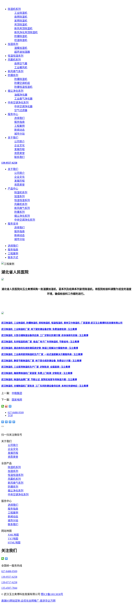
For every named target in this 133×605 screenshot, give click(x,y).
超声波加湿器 (22, 51)
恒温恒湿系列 (15, 55)
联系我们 (19, 157)
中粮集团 (17, 393)
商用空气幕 (20, 63)
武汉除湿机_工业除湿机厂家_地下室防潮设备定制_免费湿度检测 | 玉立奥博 (39, 329)
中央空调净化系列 (18, 102)
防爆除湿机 (20, 36)
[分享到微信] (2, 406)
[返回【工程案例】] (10, 406)
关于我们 (13, 137)
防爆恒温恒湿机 (23, 87)
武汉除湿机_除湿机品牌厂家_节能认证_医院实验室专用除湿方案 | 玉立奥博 (39, 379)
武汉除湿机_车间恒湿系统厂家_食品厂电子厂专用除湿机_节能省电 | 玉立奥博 (40, 341)
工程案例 (19, 126)
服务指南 (19, 122)
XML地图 (13, 534)
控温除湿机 (20, 40)
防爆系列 (13, 75)
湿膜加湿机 (20, 48)
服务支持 (13, 223)
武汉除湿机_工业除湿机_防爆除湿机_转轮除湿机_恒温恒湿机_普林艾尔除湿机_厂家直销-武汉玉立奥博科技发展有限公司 (61, 323)
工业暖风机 (20, 67)
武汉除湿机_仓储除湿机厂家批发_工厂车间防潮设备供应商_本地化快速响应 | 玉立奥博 (44, 386)
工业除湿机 (20, 13)
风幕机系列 (14, 59)
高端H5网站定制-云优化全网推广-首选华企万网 (28, 600)
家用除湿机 (20, 20)
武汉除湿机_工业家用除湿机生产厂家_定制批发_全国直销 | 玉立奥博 (35, 367)
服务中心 (13, 114)
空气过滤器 (20, 110)
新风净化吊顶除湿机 (26, 32)
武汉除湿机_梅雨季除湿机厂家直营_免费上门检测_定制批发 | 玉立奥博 (36, 373)
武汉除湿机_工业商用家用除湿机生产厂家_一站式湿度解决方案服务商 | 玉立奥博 (42, 354)
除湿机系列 (14, 9)
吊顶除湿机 (20, 24)
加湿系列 (13, 44)
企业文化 (19, 145)
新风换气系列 (15, 71)
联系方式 (13, 257)
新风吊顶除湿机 (23, 28)
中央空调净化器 (23, 106)
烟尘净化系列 (15, 90)
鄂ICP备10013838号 (52, 594)
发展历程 (19, 149)
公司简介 (19, 141)
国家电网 (17, 399)
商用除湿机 (20, 16)
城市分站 (19, 133)
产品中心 (13, 188)
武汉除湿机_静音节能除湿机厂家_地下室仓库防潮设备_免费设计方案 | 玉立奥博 (41, 360)
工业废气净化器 (23, 98)
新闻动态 (19, 129)
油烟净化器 (20, 94)
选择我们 (19, 118)
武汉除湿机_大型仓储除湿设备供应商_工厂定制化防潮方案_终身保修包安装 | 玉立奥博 (44, 335)
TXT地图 (13, 538)
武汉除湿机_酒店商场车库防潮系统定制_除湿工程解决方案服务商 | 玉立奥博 (39, 348)
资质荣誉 (19, 153)
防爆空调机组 (22, 83)
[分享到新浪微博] (6, 406)
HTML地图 (14, 542)
